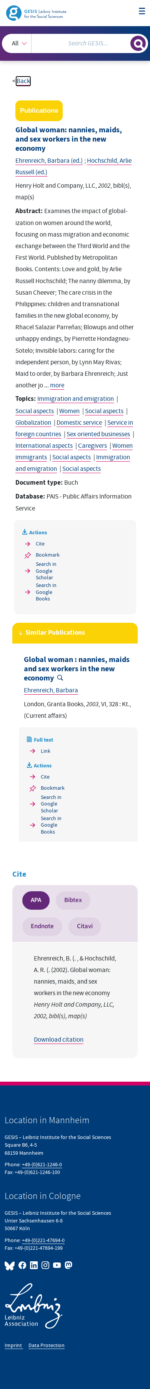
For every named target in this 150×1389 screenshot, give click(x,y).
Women (69, 411)
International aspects (44, 446)
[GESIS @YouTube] (57, 1265)
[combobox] (75, 43)
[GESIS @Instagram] (46, 1265)
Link (45, 751)
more (57, 385)
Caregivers (92, 446)
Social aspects (34, 411)
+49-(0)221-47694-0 (43, 1240)
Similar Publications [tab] (55, 633)
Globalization (33, 423)
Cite (40, 543)
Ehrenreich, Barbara (51, 690)
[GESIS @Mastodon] (67, 1265)
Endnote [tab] (42, 926)
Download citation (58, 1039)
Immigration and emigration (75, 399)
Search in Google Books (46, 592)
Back (23, 81)
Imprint (14, 1345)
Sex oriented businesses (98, 434)
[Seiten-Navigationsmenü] (142, 11)
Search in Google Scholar (46, 570)
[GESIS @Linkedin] (34, 1265)
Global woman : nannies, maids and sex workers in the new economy (77, 669)
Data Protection (46, 1345)
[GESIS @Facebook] (22, 1265)
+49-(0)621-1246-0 (42, 1164)
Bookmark (48, 555)
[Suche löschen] (124, 42)
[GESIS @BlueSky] (11, 1265)
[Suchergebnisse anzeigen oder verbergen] (138, 43)
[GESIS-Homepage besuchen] (36, 12)
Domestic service (79, 423)
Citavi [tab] (85, 926)
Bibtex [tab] (73, 900)
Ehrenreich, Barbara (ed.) (49, 161)
